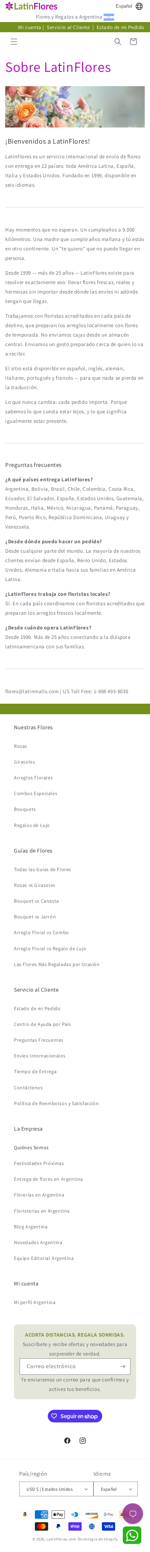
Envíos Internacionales (39, 1056)
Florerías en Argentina (39, 1195)
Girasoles (24, 762)
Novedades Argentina (38, 1242)
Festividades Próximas (39, 1163)
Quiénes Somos (31, 1147)
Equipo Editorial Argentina (44, 1258)
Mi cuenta (29, 27)
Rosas (20, 746)
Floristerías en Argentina (42, 1211)
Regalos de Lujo (32, 825)
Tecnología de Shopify (97, 1539)
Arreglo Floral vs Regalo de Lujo (50, 948)
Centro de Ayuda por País (42, 1024)
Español (124, 6)
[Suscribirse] (122, 1366)
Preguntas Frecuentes (38, 1040)
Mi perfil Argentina (34, 1302)
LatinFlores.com (61, 1539)
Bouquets (25, 809)
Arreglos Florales (33, 777)
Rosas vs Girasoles (34, 885)
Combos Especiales (35, 793)
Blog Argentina (30, 1226)
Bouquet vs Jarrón (35, 916)
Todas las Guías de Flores (42, 869)
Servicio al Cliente (69, 27)
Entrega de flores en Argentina (48, 1179)
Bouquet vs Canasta (36, 901)
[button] (14, 41)
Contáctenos (28, 1087)
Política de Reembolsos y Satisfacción (56, 1103)
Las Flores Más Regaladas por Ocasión (57, 964)
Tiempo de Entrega (35, 1071)
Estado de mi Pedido (120, 27)
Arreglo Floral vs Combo (41, 932)
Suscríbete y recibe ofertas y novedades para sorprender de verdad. (75, 1344)
